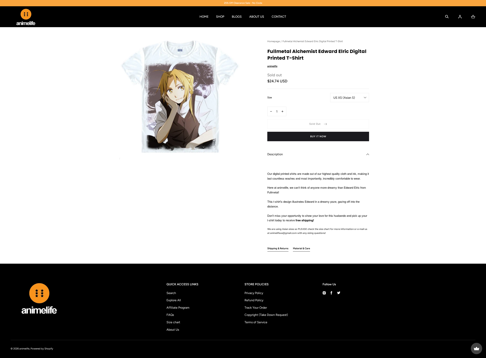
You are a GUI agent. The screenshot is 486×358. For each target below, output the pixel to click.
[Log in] (460, 16)
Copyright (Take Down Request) (266, 315)
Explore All (173, 300)
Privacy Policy (254, 293)
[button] (447, 16)
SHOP (220, 16)
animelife (24, 348)
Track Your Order (256, 307)
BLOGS (237, 16)
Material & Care (301, 248)
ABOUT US (256, 16)
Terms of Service (256, 322)
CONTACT (279, 16)
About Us (172, 329)
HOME (204, 16)
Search (171, 293)
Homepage (273, 41)
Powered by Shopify (42, 348)
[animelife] (26, 16)
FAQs (170, 315)
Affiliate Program (177, 307)
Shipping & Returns (277, 248)
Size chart (173, 322)
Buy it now (318, 136)
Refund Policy (254, 300)
